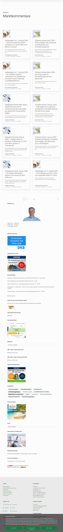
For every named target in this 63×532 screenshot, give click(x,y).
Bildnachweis (36, 510)
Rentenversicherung (7, 494)
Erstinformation (36, 509)
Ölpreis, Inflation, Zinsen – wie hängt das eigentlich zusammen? (20, 284)
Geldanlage (5, 489)
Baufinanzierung (6, 486)
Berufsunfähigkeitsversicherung (9, 488)
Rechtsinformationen (35, 394)
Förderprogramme (38, 389)
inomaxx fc (14, 511)
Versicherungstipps (28, 397)
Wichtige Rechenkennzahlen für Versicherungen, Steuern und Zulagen (22, 453)
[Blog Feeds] (10, 467)
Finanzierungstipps (13, 389)
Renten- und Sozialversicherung (45, 394)
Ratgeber (27, 394)
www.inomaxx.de (40, 497)
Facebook (14, 504)
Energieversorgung (7, 491)
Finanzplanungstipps (26, 389)
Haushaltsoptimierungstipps (27, 391)
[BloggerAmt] (24, 465)
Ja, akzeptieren (14, 528)
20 (34, 199)
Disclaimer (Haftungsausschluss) (40, 506)
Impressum (35, 504)
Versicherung (6, 495)
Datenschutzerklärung (37, 507)
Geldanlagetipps (14, 392)
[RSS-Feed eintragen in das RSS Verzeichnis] (23, 467)
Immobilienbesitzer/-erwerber (41, 391)
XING (6, 511)
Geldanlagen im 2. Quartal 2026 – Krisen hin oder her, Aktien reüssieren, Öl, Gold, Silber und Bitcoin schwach (30, 287)
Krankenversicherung (7, 492)
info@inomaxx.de (39, 495)
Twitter (13, 507)
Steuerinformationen (14, 396)
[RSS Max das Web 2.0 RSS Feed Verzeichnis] (16, 465)
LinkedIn (7, 507)
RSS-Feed (7, 504)
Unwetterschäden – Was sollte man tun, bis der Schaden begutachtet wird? (23, 291)
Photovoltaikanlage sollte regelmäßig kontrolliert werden (19, 281)
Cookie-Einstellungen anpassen (31, 529)
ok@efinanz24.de (14, 226)
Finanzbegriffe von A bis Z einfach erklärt (16, 461)
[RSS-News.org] (17, 467)
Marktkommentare (15, 394)
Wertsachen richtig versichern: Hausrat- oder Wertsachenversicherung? (22, 278)
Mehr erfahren (49, 528)
